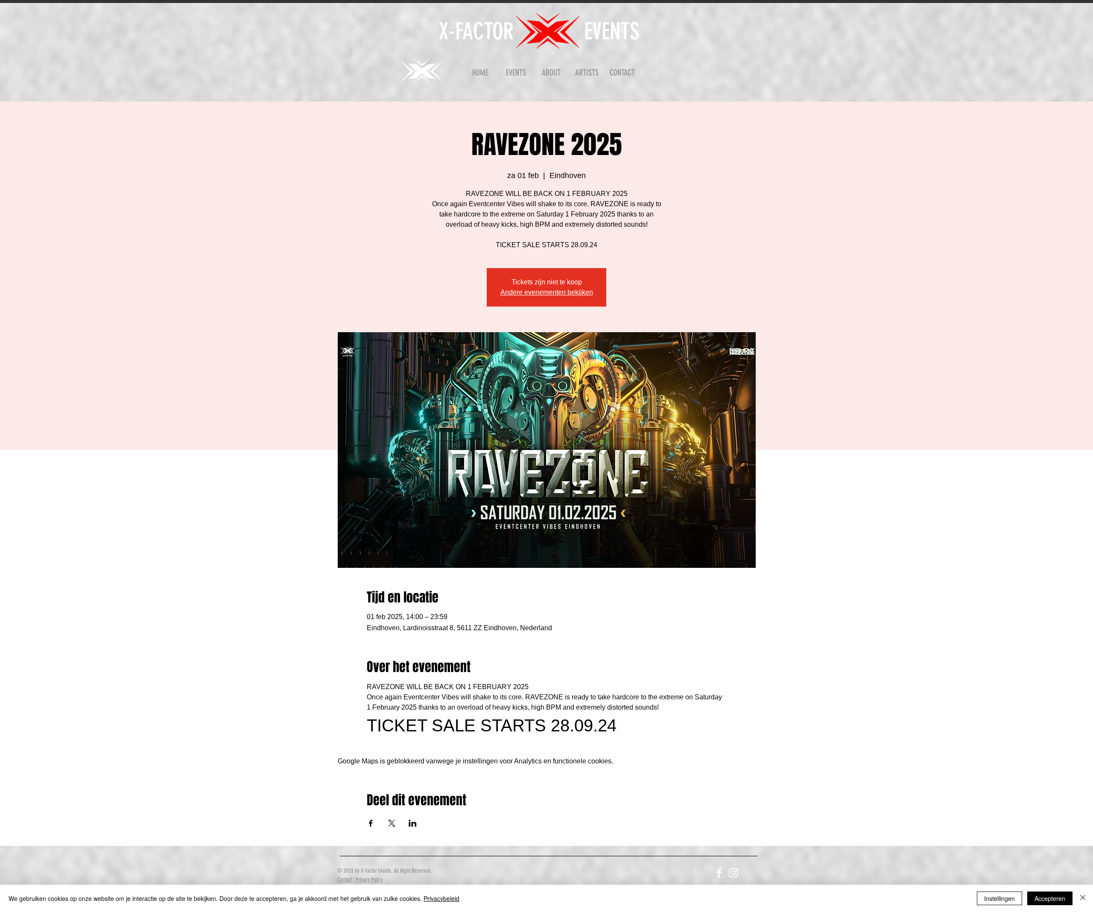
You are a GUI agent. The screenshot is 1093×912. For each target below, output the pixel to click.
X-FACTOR (476, 31)
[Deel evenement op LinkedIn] (413, 823)
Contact (344, 879)
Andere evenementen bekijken (546, 292)
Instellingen (999, 898)
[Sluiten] (1083, 898)
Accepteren (1050, 898)
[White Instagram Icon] (733, 872)
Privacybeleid (441, 898)
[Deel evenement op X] (392, 823)
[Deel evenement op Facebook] (371, 823)
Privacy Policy (369, 879)
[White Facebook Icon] (719, 872)
